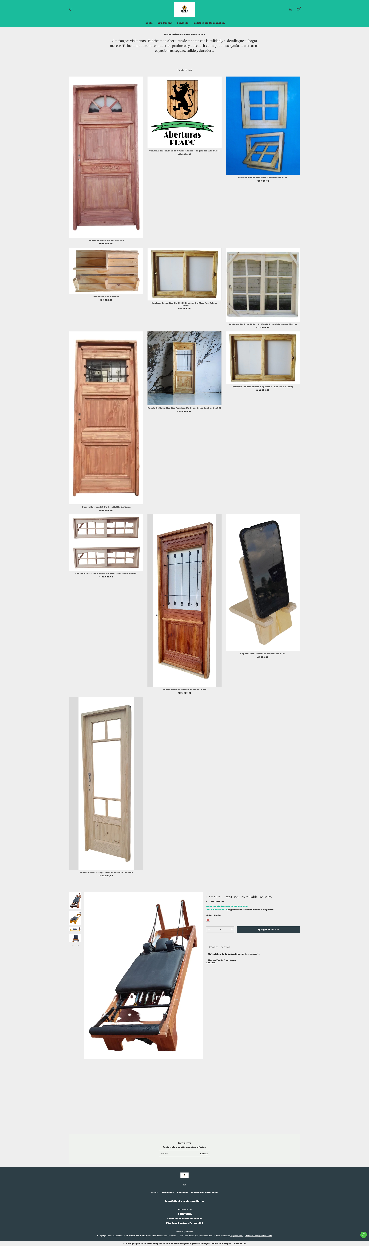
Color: (213, 915)
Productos (165, 23)
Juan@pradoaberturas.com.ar (184, 1218)
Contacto (183, 23)
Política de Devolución (209, 23)
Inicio (148, 23)
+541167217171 (184, 1214)
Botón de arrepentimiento (258, 1236)
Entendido (240, 1243)
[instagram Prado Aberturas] (184, 1185)
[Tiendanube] (185, 1232)
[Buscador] (72, 9)
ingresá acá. (236, 1236)
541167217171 (184, 1210)
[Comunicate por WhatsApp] (363, 1235)
